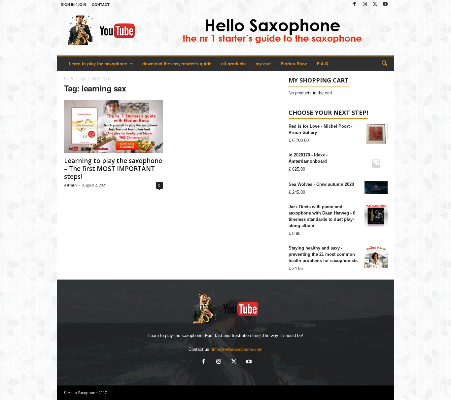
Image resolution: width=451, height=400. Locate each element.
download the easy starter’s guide (176, 63)
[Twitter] (375, 4)
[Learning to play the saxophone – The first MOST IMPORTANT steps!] (113, 126)
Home (68, 78)
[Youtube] (385, 4)
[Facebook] (355, 4)
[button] (384, 63)
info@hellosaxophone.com (237, 349)
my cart (263, 63)
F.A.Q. (323, 63)
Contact (101, 4)
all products (233, 63)
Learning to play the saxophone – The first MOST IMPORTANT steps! (113, 168)
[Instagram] (365, 4)
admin (70, 185)
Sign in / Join (73, 4)
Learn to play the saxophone (98, 63)
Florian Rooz (294, 63)
